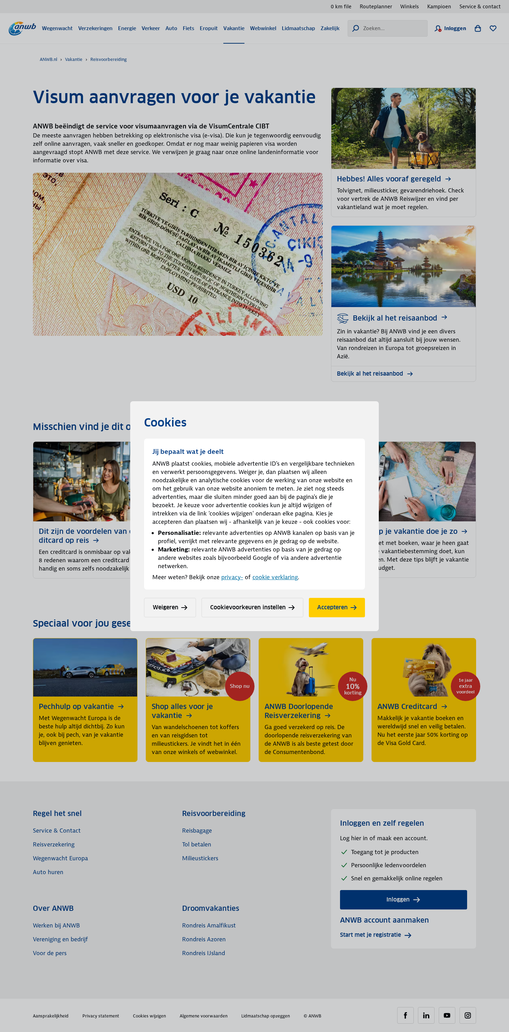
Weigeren (165, 607)
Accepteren (332, 607)
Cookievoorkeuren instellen (248, 607)
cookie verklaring (275, 577)
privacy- (232, 577)
